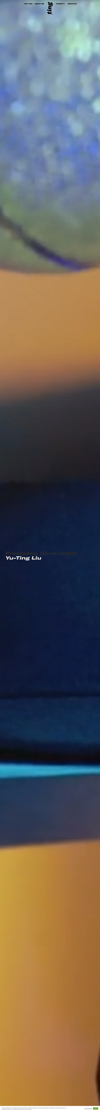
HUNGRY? (60, 4)
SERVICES (72, 4)
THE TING (28, 4)
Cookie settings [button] (88, 1108)
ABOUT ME (39, 4)
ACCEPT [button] (95, 1108)
